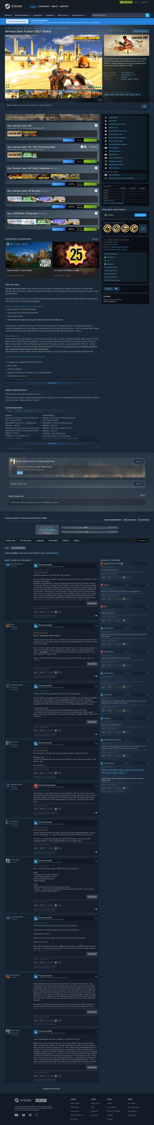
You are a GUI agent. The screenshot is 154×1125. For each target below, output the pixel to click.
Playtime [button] (65, 540)
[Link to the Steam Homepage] (13, 8)
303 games (14, 787)
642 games (14, 687)
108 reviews (14, 789)
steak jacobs (15, 975)
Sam (12, 624)
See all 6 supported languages (113, 203)
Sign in (9, 105)
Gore (111, 94)
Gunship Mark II (17, 564)
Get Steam (131, 1103)
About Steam (75, 1103)
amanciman (15, 860)
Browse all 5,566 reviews (52, 1089)
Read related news (110, 270)
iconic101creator (17, 917)
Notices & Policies (113, 1111)
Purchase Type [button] (25, 540)
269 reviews (14, 689)
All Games (8, 28)
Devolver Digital (126, 79)
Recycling (94, 1115)
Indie (127, 94)
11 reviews (14, 862)
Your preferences (143, 519)
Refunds (110, 1119)
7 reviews (14, 977)
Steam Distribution (77, 1115)
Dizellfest (14, 821)
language (143, 2)
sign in (136, 2)
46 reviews (14, 629)
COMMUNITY (44, 6)
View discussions (110, 274)
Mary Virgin (15, 1030)
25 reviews (14, 566)
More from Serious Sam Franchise (35, 461)
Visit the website (110, 254)
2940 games (14, 1033)
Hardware (94, 1111)
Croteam (124, 77)
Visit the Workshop (110, 277)
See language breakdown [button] (112, 519)
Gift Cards (74, 1119)
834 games (14, 744)
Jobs (92, 1107)
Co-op (132, 94)
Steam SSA (75, 1107)
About (54, 6)
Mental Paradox (17, 784)
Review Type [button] (10, 540)
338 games (14, 824)
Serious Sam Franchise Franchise (35, 28)
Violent (122, 94)
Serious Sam (116, 249)
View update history (111, 267)
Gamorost (14, 742)
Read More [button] (92, 603)
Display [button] (76, 540)
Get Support (132, 1111)
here (48, 502)
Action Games (18, 28)
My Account (132, 1115)
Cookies (110, 1115)
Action (107, 94)
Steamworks (75, 1111)
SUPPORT (64, 6)
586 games (14, 627)
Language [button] (39, 540)
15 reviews (14, 919)
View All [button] (94, 239)
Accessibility (111, 1107)
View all (142, 495)
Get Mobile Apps (133, 1107)
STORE (33, 6)
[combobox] (118, 15)
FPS (116, 94)
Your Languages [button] (17, 548)
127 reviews (14, 1035)
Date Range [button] (53, 540)
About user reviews (129, 519)
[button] (9, 15)
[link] (74, 184)
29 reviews (14, 826)
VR (137, 94)
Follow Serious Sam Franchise (34, 467)
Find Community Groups (112, 280)
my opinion (44, 652)
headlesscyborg (17, 685)
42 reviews (14, 746)
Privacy (109, 1103)
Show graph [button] (142, 540)
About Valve (95, 1103)
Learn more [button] (140, 215)
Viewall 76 (143, 228)
